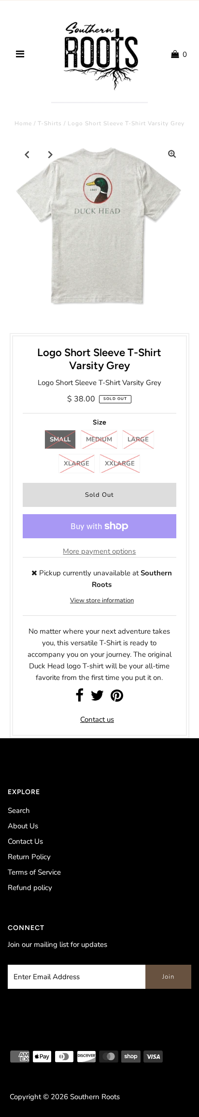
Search (19, 810)
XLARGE (76, 463)
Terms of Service (34, 872)
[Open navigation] (20, 54)
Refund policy (30, 887)
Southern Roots (95, 1097)
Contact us (97, 719)
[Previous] (27, 154)
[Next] (50, 154)
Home (23, 123)
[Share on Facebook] (79, 698)
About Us (23, 826)
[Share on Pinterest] (117, 698)
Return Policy (29, 857)
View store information (102, 600)
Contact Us (25, 841)
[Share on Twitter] (97, 698)
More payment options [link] (99, 551)
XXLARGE (120, 463)
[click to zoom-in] (172, 154)
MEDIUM (99, 439)
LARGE (138, 439)
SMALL (60, 439)
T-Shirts (50, 123)
